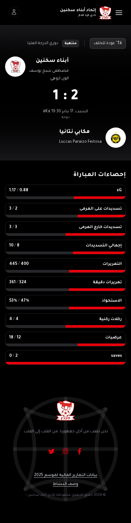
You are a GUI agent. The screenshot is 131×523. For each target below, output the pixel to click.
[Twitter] (51, 451)
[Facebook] (79, 451)
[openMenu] (118, 12)
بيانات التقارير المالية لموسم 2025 (65, 475)
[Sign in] (14, 12)
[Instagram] (65, 451)
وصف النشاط (65, 484)
